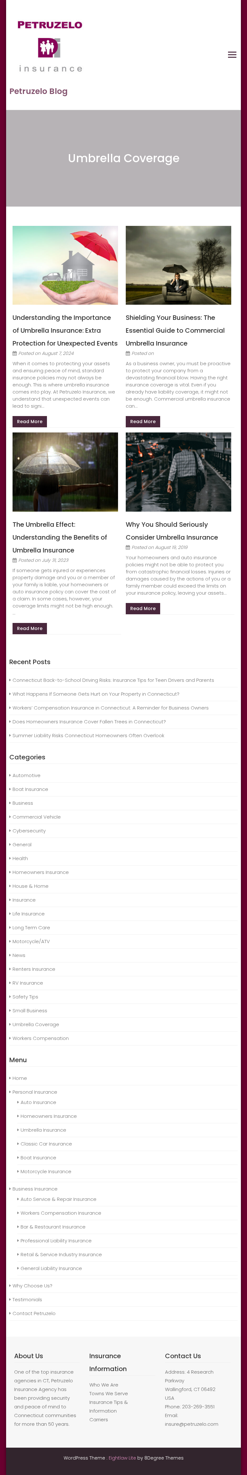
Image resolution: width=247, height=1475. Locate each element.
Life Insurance (29, 913)
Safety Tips (25, 996)
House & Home (31, 886)
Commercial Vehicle (37, 816)
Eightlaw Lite (123, 1458)
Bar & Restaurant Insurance (53, 1226)
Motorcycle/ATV (31, 941)
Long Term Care (31, 927)
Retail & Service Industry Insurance (61, 1254)
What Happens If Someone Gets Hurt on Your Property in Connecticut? (96, 694)
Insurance (24, 899)
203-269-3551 (198, 1406)
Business (23, 803)
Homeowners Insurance (41, 872)
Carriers (98, 1419)
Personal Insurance (35, 1092)
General (22, 844)
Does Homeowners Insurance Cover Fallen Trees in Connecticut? (89, 721)
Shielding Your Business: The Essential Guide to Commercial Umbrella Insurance (175, 330)
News (19, 955)
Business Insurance (35, 1188)
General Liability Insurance (51, 1268)
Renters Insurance (34, 969)
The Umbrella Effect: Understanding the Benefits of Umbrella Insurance (60, 537)
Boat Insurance (30, 789)
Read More (29, 421)
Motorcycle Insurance (46, 1171)
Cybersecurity (29, 830)
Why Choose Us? (32, 1285)
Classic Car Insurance (46, 1143)
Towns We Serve (108, 1393)
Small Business (30, 1010)
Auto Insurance (38, 1102)
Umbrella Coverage (36, 1024)
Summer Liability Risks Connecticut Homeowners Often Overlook (89, 735)
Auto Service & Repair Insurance (58, 1199)
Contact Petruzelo (34, 1313)
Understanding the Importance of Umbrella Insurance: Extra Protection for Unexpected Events (65, 330)
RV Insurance (28, 982)
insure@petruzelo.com (191, 1424)
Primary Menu (232, 54)
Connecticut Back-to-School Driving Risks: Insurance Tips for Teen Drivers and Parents (114, 680)
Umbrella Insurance (43, 1130)
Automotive (27, 775)
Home (20, 1078)
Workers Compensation (41, 1038)
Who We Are (103, 1384)
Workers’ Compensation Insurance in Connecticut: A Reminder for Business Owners (111, 707)
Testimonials (27, 1299)
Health (20, 858)
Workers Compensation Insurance (61, 1213)
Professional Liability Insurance (56, 1240)
